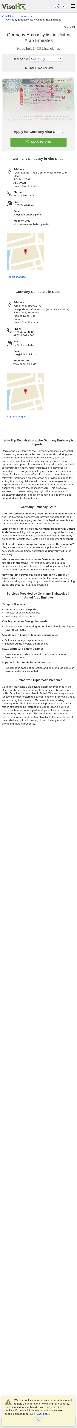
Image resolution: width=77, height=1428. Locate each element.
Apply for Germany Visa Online (38, 132)
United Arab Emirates (39, 67)
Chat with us (50, 48)
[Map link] (25, 251)
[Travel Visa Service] (14, 6)
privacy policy (42, 1413)
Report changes (16, 276)
